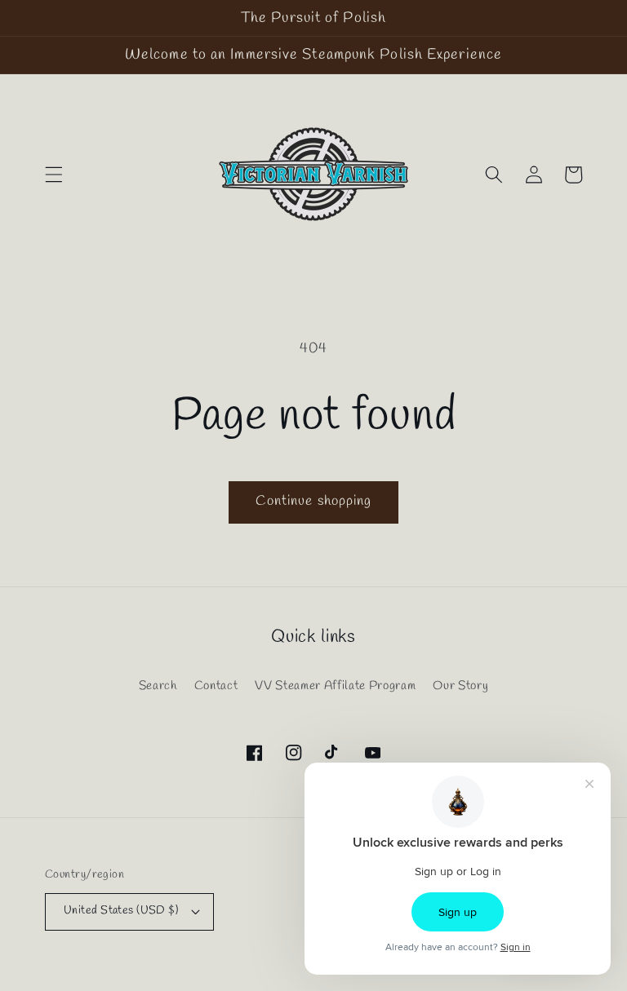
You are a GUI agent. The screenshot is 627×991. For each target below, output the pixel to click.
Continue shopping (314, 502)
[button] (53, 174)
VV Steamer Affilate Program (335, 686)
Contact (216, 686)
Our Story (460, 686)
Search (158, 686)
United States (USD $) (121, 910)
